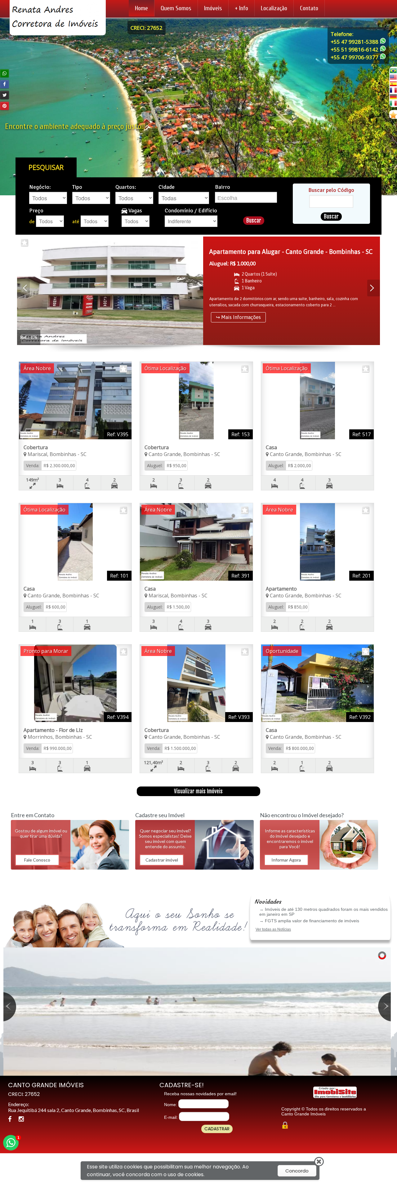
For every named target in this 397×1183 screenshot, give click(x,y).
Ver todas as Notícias (273, 929)
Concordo (297, 1170)
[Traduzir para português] (393, 70)
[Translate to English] (393, 77)
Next (373, 288)
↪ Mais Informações (238, 317)
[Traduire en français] (393, 90)
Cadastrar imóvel (161, 859)
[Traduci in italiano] (393, 103)
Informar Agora (286, 859)
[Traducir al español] (393, 83)
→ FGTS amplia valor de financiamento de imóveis (309, 920)
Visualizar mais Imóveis (198, 791)
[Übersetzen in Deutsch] (393, 96)
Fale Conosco (37, 859)
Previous (23, 288)
